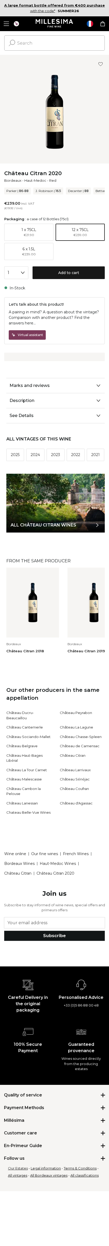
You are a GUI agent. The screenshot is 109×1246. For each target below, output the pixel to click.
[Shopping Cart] (102, 24)
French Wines (76, 853)
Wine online (15, 853)
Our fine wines (44, 853)
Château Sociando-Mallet (28, 737)
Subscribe (54, 935)
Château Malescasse (24, 779)
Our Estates (18, 1168)
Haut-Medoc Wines (58, 863)
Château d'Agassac (76, 803)
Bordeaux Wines (19, 863)
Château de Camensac (79, 746)
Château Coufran (74, 789)
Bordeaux (12, 180)
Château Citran (72, 755)
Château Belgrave (22, 746)
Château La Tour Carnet (26, 770)
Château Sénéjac (75, 779)
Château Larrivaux (75, 770)
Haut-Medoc (35, 180)
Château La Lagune (76, 727)
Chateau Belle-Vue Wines (28, 812)
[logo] (54, 23)
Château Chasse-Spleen (81, 737)
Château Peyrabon (76, 713)
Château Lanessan (22, 803)
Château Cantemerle (24, 727)
